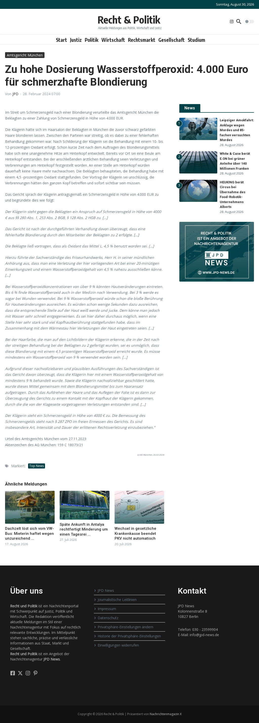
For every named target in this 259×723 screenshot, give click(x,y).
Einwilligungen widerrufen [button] (118, 645)
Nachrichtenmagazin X (166, 714)
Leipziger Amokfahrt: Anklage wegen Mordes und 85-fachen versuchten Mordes (237, 130)
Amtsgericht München (25, 55)
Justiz (76, 40)
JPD (15, 93)
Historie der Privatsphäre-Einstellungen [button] (129, 636)
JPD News (106, 590)
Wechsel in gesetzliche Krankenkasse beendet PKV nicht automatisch (135, 533)
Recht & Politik (129, 19)
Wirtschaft (113, 40)
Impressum (107, 608)
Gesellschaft (171, 40)
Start (61, 40)
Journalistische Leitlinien (117, 599)
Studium (196, 40)
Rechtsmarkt (141, 40)
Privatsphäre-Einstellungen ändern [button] (125, 626)
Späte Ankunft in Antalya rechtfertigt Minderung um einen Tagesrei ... (84, 529)
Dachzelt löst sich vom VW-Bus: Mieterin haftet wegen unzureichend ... (29, 533)
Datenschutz (108, 617)
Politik (91, 40)
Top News (36, 466)
